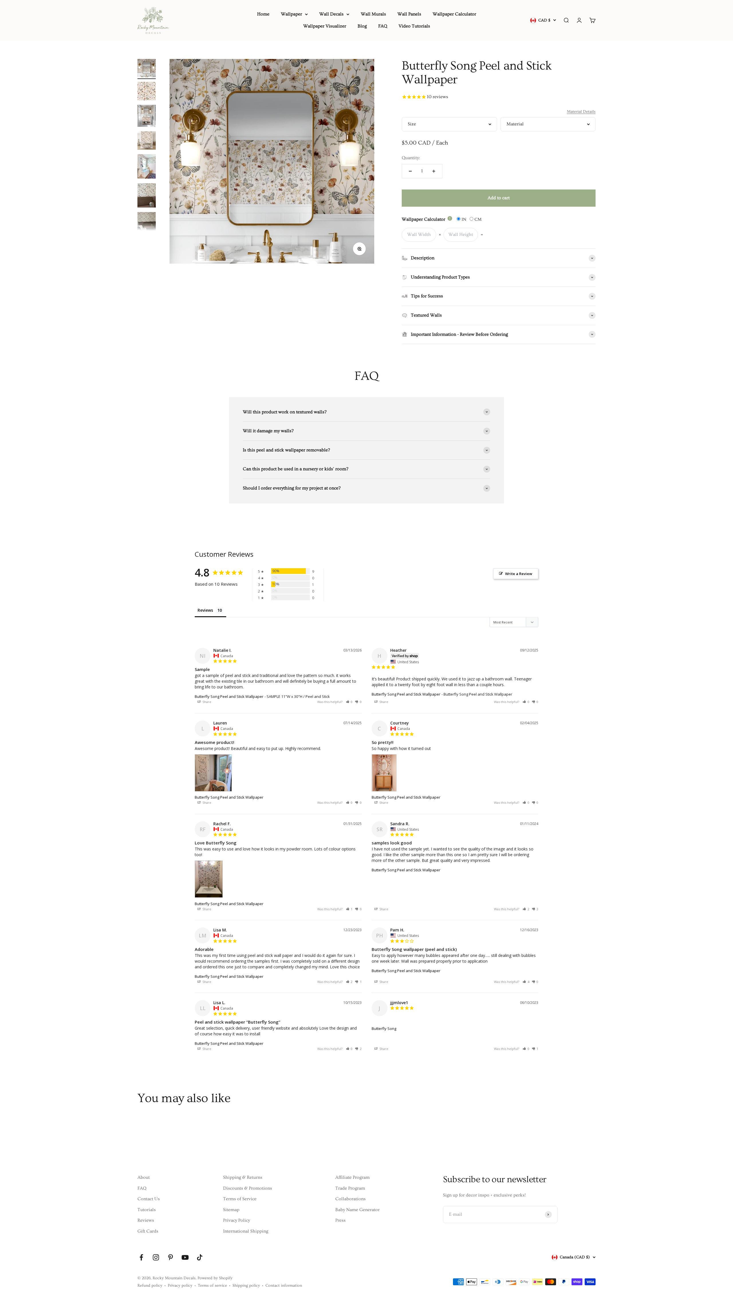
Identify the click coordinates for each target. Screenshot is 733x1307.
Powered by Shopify (215, 1278)
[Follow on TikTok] (200, 1257)
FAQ (382, 26)
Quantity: (411, 157)
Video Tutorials (414, 26)
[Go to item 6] (146, 196)
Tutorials (146, 1209)
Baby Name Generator (357, 1209)
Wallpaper (291, 14)
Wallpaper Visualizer (324, 26)
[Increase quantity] (433, 171)
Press (340, 1220)
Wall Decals (331, 14)
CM (477, 219)
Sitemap (231, 1209)
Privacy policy (180, 1285)
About (143, 1177)
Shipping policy (246, 1285)
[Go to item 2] (146, 92)
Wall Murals (373, 14)
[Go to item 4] (146, 141)
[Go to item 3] (146, 117)
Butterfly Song (384, 1028)
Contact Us (148, 1198)
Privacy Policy (236, 1220)
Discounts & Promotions (247, 1188)
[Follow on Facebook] (141, 1257)
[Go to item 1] (146, 69)
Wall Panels (409, 14)
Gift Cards (147, 1231)
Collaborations (350, 1198)
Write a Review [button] (518, 573)
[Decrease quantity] (410, 171)
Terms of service (212, 1285)
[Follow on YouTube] (185, 1257)
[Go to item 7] (146, 226)
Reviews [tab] (205, 610)
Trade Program (350, 1188)
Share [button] (206, 702)
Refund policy (149, 1285)
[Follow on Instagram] (156, 1257)
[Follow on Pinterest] (170, 1257)
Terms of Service (240, 1198)
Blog (362, 26)
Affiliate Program (352, 1177)
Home (263, 14)
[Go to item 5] (146, 167)
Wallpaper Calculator (454, 14)
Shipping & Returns (242, 1177)
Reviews (145, 1220)
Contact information (283, 1285)
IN (463, 219)
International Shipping (245, 1231)
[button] (349, 702)
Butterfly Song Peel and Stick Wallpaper (229, 696)
